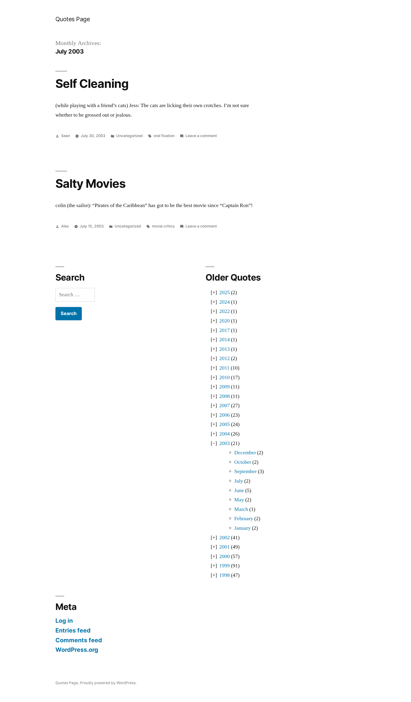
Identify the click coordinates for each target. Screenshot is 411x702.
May (239, 499)
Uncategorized (129, 135)
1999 (224, 565)
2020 (224, 320)
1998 (224, 575)
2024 (224, 302)
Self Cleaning (91, 83)
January (242, 528)
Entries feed (73, 630)
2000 (224, 556)
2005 (224, 424)
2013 (224, 349)
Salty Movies (90, 183)
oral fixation (164, 135)
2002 (224, 537)
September (245, 471)
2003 (224, 443)
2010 (224, 377)
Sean (65, 135)
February (243, 518)
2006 (224, 415)
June (239, 490)
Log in (64, 620)
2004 (224, 433)
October (242, 462)
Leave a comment (201, 135)
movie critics (163, 226)
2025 (224, 292)
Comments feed (78, 640)
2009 (224, 386)
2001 (224, 547)
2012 (224, 358)
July (238, 481)
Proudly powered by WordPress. (108, 683)
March (241, 509)
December (245, 452)
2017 (224, 330)
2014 (224, 339)
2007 (224, 405)
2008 (224, 396)
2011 (224, 368)
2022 (224, 311)
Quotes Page (72, 19)
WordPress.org (76, 649)
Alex (65, 226)
